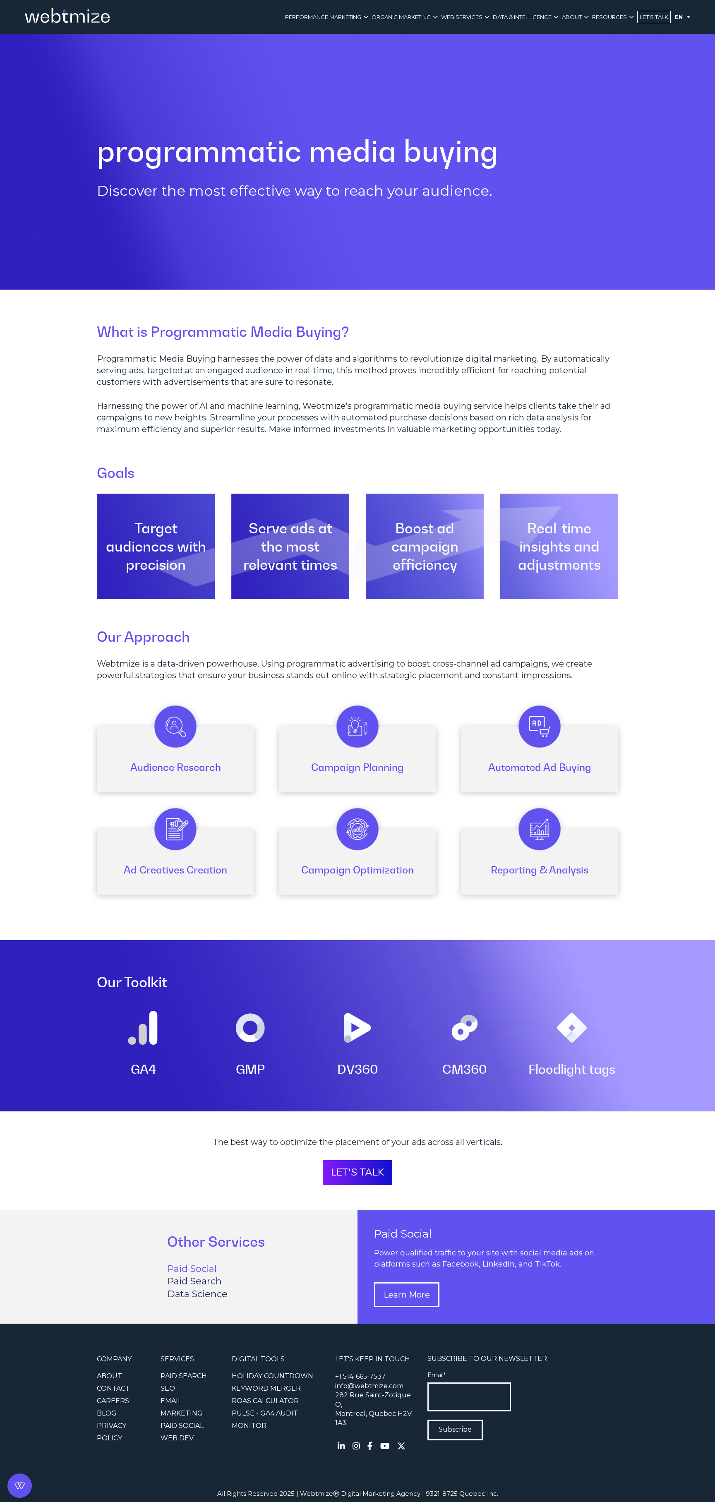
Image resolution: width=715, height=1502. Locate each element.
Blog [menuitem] (107, 1413)
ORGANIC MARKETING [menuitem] (401, 17)
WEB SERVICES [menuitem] (461, 17)
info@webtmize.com (369, 1386)
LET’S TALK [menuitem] (654, 17)
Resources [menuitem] (609, 17)
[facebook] (370, 1446)
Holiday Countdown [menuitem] (272, 1376)
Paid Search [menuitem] (184, 1376)
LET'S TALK (357, 1172)
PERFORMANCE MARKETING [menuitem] (323, 17)
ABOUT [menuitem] (572, 17)
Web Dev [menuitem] (177, 1438)
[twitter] (401, 1446)
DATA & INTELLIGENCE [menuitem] (522, 17)
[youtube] (385, 1446)
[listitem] (373, 1409)
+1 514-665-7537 (360, 1376)
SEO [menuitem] (168, 1388)
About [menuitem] (109, 1376)
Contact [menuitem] (113, 1388)
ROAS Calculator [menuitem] (265, 1401)
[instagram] (356, 1446)
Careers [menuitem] (113, 1401)
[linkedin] (341, 1446)
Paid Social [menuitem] (182, 1426)
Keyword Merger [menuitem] (266, 1388)
